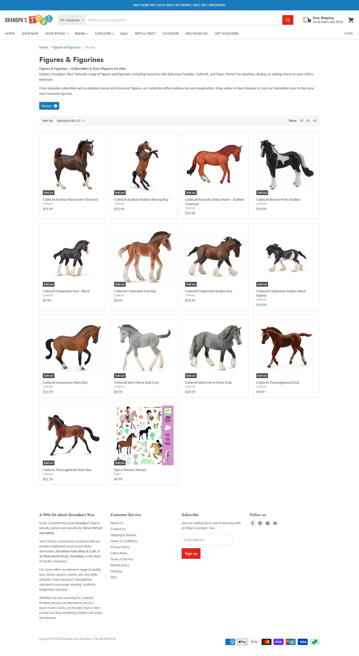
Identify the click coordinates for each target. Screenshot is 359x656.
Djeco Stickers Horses (130, 470)
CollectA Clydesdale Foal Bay (135, 291)
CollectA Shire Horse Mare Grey (208, 382)
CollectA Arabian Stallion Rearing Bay (141, 199)
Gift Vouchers (227, 33)
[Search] (287, 20)
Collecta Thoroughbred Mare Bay (67, 470)
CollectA (48, 203)
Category (103, 33)
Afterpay (116, 571)
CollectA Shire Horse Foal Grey (136, 382)
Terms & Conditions (124, 541)
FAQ (114, 577)
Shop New (30, 33)
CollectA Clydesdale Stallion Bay (208, 291)
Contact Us (118, 529)
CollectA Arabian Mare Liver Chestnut (70, 199)
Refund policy (120, 565)
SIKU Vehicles (197, 33)
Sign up (191, 553)
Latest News (119, 553)
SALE (124, 33)
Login (348, 33)
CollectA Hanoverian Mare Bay (65, 382)
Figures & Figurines (66, 47)
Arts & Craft (145, 33)
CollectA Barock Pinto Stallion (278, 199)
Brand (80, 33)
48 (314, 120)
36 (308, 120)
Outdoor (171, 33)
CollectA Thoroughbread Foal (277, 382)
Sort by (48, 120)
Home (10, 33)
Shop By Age (55, 33)
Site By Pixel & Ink (105, 638)
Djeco (117, 473)
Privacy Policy (120, 547)
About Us (117, 523)
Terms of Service (122, 559)
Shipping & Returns (123, 535)
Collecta (47, 473)
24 (301, 120)
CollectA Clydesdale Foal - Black (66, 291)
